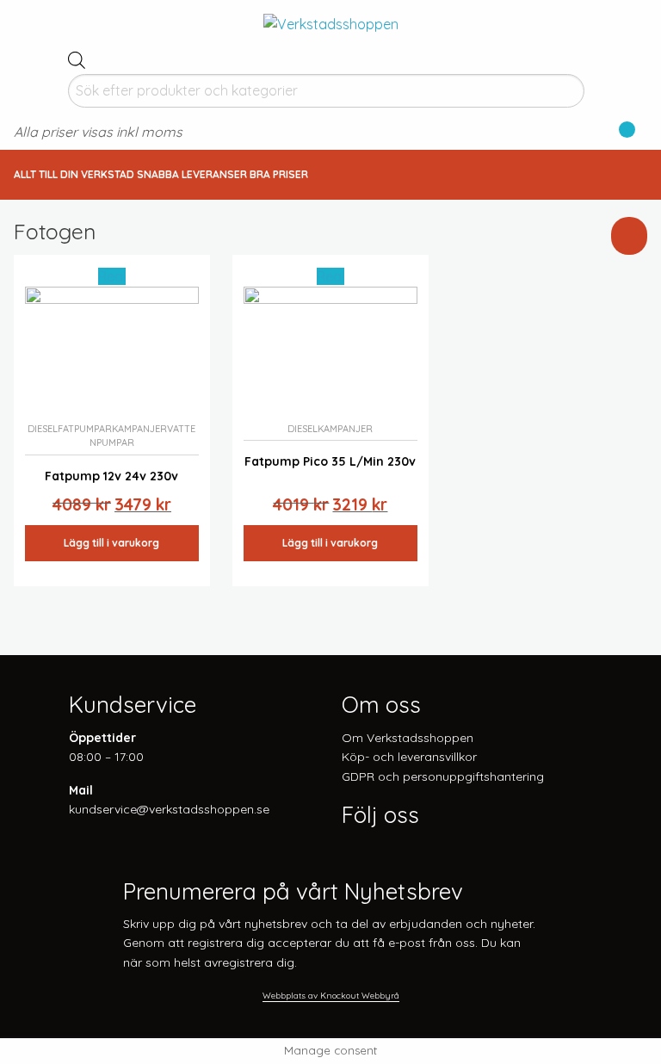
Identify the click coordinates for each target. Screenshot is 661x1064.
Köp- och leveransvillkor (409, 756)
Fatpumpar (85, 429)
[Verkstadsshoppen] (330, 22)
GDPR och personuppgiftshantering (443, 776)
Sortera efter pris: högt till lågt (543, 353)
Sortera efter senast (513, 309)
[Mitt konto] (641, 133)
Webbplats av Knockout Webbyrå (331, 995)
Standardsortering (507, 264)
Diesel (43, 429)
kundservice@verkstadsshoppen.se (169, 809)
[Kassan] (621, 133)
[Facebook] (349, 849)
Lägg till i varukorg (111, 542)
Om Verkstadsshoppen (407, 737)
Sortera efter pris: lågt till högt (543, 330)
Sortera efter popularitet (526, 286)
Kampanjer (139, 429)
